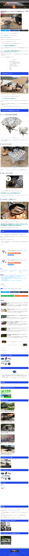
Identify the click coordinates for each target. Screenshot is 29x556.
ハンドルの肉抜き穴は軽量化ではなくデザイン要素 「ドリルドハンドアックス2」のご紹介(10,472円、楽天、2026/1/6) (14, 513)
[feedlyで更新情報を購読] (7, 296)
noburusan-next (14, 373)
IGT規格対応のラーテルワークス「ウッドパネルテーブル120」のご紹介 (10, 510)
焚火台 (20, 288)
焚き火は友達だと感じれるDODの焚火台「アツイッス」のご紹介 (14, 270)
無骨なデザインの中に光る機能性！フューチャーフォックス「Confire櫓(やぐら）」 (23, 271)
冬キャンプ (18, 288)
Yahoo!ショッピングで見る (11, 264)
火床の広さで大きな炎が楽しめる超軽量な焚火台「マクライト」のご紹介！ (11, 277)
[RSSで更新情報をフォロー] (21, 296)
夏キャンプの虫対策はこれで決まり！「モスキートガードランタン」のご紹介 (11, 517)
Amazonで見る (10, 253)
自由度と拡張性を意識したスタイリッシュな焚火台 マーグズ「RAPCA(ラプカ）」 (12, 280)
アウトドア (4, 288)
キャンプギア (10, 288)
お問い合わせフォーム (14, 552)
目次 (13, 59)
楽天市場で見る (17, 253)
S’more (15, 94)
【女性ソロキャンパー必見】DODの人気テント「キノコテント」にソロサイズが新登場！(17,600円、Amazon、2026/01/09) (13, 516)
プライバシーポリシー (14, 553)
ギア (1, 288)
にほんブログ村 (3, 486)
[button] (27, 350)
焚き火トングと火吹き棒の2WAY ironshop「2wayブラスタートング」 (5, 270)
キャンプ (7, 288)
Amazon (15, 137)
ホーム (5, 552)
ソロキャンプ (14, 288)
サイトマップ (23, 552)
